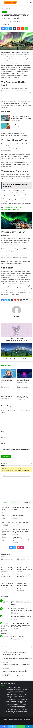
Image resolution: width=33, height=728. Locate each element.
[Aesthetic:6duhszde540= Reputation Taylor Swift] (8, 373)
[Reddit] (18, 300)
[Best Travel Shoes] (8, 390)
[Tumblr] (12, 300)
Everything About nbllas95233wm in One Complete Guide (21, 539)
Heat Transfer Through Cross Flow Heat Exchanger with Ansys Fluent (21, 602)
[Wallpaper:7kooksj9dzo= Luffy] (5, 126)
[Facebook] (2, 300)
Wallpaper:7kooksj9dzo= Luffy (20, 124)
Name (3, 431)
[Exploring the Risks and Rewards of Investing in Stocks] (5, 619)
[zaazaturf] (10, 2)
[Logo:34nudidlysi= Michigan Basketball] (24, 390)
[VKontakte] (21, 300)
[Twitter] (5, 300)
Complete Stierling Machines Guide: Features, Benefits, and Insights (20, 531)
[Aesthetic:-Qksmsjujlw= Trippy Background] (24, 373)
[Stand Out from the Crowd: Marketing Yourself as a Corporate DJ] (5, 611)
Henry (5, 21)
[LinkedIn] (9, 300)
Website (3, 443)
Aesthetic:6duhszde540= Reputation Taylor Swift (8, 380)
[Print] (27, 300)
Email (3, 437)
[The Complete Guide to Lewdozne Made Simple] (6, 517)
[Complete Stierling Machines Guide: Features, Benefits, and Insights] (6, 532)
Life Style (9, 8)
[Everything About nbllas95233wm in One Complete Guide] (6, 539)
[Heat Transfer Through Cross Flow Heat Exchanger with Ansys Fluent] (5, 603)
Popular (15, 502)
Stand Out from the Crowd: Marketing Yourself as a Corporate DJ (21, 610)
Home (4, 8)
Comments (27, 502)
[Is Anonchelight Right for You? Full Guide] (6, 510)
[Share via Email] (24, 300)
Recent (5, 502)
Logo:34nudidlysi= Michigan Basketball (23, 396)
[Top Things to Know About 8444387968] (6, 525)
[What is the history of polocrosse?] (5, 639)
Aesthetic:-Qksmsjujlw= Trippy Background (24, 379)
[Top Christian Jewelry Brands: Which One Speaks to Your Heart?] (5, 118)
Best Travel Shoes (6, 396)
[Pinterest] (15, 300)
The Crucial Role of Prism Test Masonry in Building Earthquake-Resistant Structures (21, 625)
